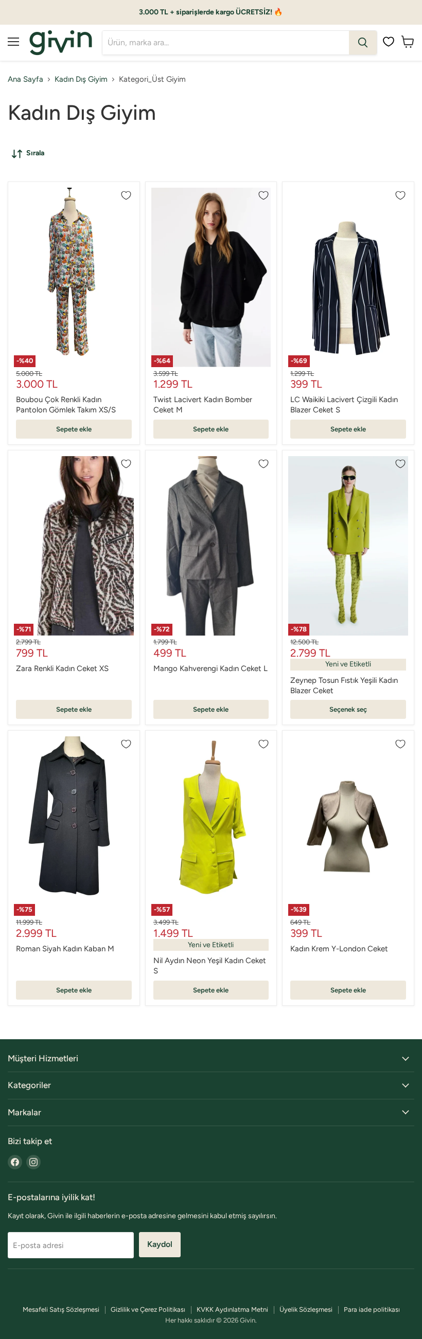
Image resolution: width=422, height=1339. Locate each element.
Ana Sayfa (25, 79)
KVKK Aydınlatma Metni (232, 1309)
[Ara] (363, 43)
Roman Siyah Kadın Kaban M (65, 948)
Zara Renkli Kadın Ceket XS (62, 668)
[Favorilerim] (388, 42)
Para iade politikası (372, 1309)
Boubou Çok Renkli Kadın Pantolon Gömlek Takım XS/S (66, 404)
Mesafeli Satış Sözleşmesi (61, 1309)
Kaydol (159, 1244)
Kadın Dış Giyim (81, 79)
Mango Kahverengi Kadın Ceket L (210, 668)
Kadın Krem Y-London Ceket (339, 948)
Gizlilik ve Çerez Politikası (148, 1309)
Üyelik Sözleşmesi (305, 1309)
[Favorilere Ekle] (126, 195)
